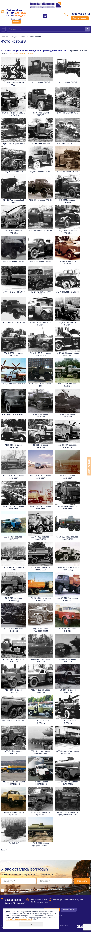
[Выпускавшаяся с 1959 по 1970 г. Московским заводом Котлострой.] (40, 339)
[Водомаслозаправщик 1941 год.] (40, 99)
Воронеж (16, 22)
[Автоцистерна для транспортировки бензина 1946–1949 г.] (13, 130)
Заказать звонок (79, 18)
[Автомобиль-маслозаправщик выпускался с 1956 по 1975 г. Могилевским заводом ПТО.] (67, 186)
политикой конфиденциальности (19, 891)
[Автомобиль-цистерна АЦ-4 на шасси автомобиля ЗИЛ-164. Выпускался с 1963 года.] (13, 309)
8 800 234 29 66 (80, 14)
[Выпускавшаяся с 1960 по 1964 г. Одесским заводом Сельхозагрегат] (67, 217)
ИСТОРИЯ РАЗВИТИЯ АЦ (21, 53)
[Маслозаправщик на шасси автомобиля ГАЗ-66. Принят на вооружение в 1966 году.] (13, 278)
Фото (23, 37)
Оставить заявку (89, 466)
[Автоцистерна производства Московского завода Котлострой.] (67, 309)
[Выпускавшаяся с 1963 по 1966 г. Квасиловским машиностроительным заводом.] (67, 339)
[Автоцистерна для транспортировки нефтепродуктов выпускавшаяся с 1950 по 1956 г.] (13, 646)
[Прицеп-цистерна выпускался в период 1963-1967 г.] (67, 799)
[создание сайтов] (78, 926)
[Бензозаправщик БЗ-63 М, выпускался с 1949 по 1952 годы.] (13, 248)
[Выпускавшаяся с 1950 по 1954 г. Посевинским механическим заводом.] (40, 217)
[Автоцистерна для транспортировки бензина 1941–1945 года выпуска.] (40, 130)
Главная (4, 37)
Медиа (14, 37)
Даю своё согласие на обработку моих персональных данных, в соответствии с (36, 890)
